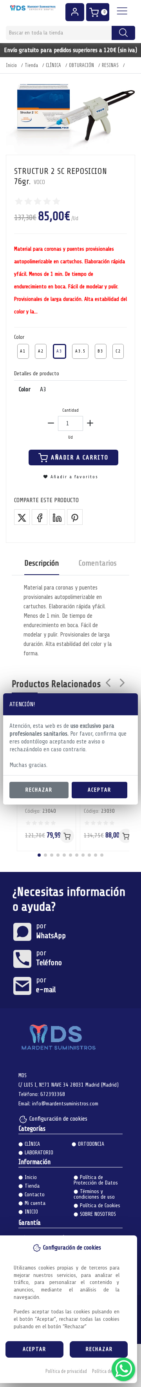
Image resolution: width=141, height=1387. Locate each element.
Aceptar (99, 790)
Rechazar (38, 790)
